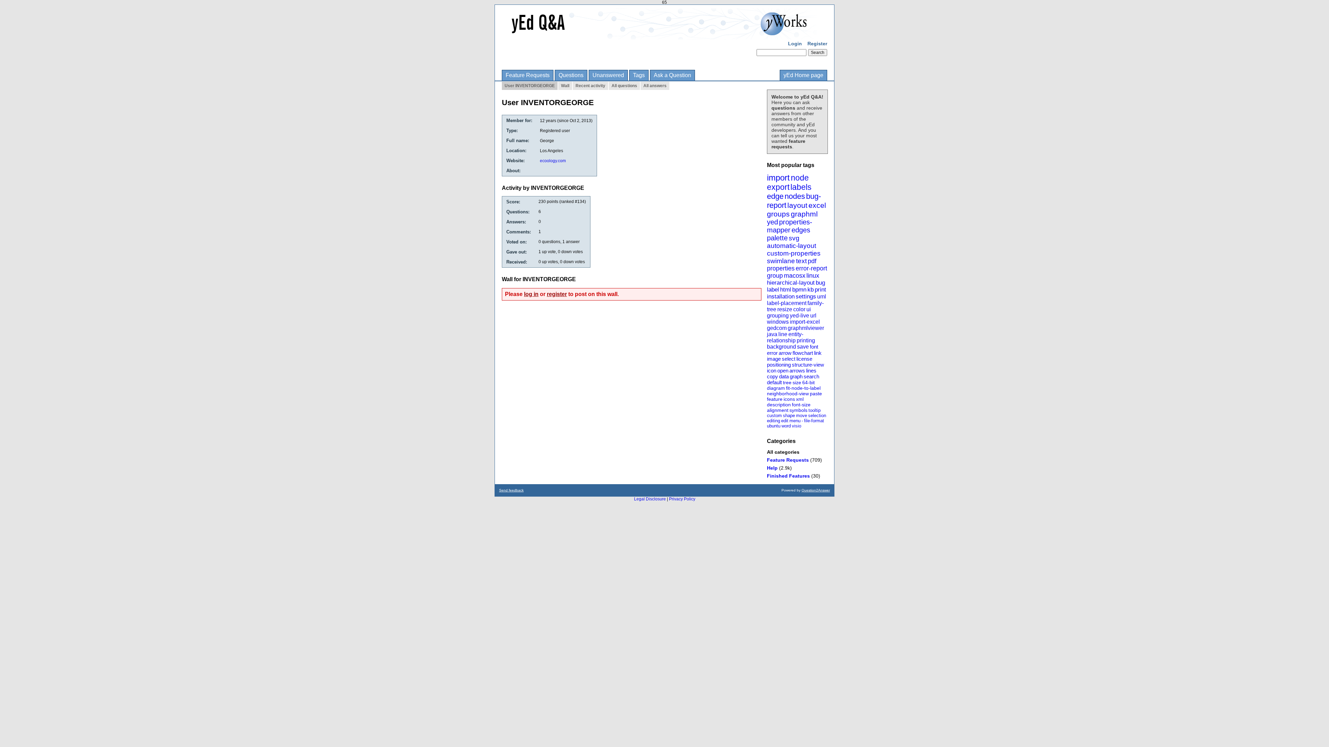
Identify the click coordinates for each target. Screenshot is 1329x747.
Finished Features (788, 476)
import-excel (805, 322)
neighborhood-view (788, 393)
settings (806, 296)
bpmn (799, 289)
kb (810, 289)
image (774, 359)
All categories (783, 452)
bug (820, 282)
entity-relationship (785, 337)
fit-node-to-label (803, 388)
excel (817, 205)
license (804, 359)
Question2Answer (816, 490)
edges (801, 230)
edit (784, 420)
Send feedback (511, 490)
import (778, 177)
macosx (794, 275)
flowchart (803, 353)
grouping (778, 316)
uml (821, 296)
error (772, 353)
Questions (571, 75)
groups (778, 214)
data (784, 376)
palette (777, 238)
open (782, 371)
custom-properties (794, 253)
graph (796, 376)
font (814, 347)
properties (781, 268)
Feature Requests (528, 75)
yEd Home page (803, 75)
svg (794, 238)
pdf (812, 261)
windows (778, 322)
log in (531, 294)
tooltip (814, 410)
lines (811, 371)
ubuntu (773, 425)
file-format (814, 420)
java (772, 334)
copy (772, 376)
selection (817, 415)
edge (775, 196)
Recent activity (590, 85)
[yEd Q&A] (659, 34)
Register (817, 43)
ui (808, 309)
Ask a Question (672, 75)
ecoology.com (553, 160)
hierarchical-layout (791, 282)
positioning (779, 365)
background (781, 347)
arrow (785, 353)
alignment (777, 410)
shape (789, 415)
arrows (797, 371)
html (785, 289)
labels (801, 187)
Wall (565, 85)
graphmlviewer (806, 328)
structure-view (808, 365)
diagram (776, 388)
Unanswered (608, 75)
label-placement (786, 303)
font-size (801, 404)
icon (771, 371)
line (782, 334)
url (813, 316)
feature (775, 399)
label (773, 289)
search (811, 376)
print (820, 289)
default (774, 382)
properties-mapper (789, 226)
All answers (655, 85)
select (788, 359)
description (779, 404)
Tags (639, 75)
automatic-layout (791, 245)
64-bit (808, 382)
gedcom (777, 328)
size (797, 382)
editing (773, 420)
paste (816, 393)
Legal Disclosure (650, 499)
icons (789, 399)
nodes (795, 196)
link (818, 353)
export (778, 187)
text (801, 261)
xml (800, 399)
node (800, 177)
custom (774, 415)
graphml (804, 214)
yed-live (799, 316)
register (557, 294)
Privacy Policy (682, 499)
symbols (798, 410)
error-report (811, 268)
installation (781, 296)
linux (812, 275)
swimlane (781, 261)
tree (787, 382)
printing (806, 340)
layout (797, 205)
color (799, 309)
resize (784, 309)
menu (795, 420)
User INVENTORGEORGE (530, 85)
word (786, 425)
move (801, 415)
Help (772, 468)
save (803, 347)
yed (772, 222)
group (775, 275)
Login (795, 43)
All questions (624, 85)
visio (796, 425)
